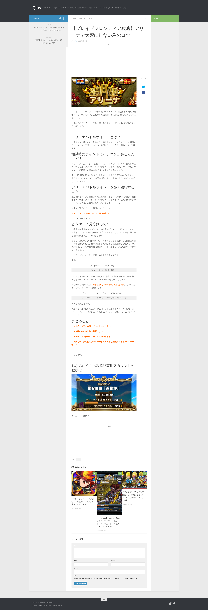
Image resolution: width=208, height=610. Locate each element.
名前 (76, 560)
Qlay (36, 7)
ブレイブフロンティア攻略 (82, 18)
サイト (76, 568)
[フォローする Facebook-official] (63, 18)
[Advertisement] (109, 61)
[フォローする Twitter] (60, 18)
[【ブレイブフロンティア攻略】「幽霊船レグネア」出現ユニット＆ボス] (84, 483)
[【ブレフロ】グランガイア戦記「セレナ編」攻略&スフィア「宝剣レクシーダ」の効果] (134, 480)
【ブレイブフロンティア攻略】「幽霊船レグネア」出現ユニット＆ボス (83, 502)
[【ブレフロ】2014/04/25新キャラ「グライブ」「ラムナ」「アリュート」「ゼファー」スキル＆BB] (109, 493)
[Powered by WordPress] (40, 605)
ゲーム (79, 460)
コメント (77, 546)
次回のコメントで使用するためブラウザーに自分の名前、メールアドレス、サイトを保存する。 (106, 579)
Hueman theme (57, 605)
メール (113, 560)
